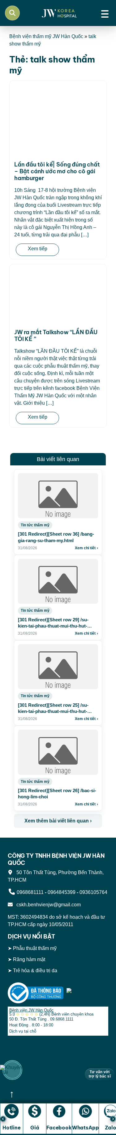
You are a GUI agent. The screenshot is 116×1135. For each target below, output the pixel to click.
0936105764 (93, 892)
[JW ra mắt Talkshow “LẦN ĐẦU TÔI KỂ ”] (58, 296)
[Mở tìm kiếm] (12, 13)
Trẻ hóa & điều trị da (35, 970)
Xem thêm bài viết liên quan (58, 820)
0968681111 (30, 892)
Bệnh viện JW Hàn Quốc (31, 1010)
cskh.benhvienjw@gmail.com (47, 904)
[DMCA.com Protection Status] (87, 992)
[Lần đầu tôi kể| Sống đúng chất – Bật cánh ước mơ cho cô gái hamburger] (58, 120)
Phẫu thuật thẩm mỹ (35, 948)
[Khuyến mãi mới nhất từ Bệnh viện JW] (12, 1070)
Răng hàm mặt (29, 959)
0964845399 (61, 892)
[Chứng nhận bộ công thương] (35, 992)
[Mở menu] (105, 12)
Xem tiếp (37, 248)
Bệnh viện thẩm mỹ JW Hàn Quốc (46, 36)
